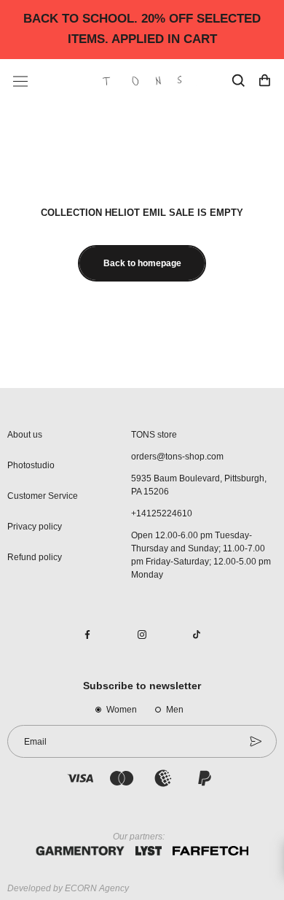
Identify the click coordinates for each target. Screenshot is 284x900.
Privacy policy (34, 526)
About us (24, 435)
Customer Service (42, 496)
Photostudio (31, 465)
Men (175, 709)
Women (121, 709)
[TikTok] (196, 633)
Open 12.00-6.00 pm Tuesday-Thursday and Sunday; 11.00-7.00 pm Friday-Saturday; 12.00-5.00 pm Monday (201, 555)
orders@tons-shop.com (177, 456)
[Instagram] (142, 633)
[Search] (238, 81)
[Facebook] (87, 633)
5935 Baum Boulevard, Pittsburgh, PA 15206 (199, 485)
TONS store (154, 435)
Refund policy (34, 557)
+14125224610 (161, 513)
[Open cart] (264, 81)
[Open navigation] (20, 81)
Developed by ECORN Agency (68, 888)
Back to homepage (142, 263)
